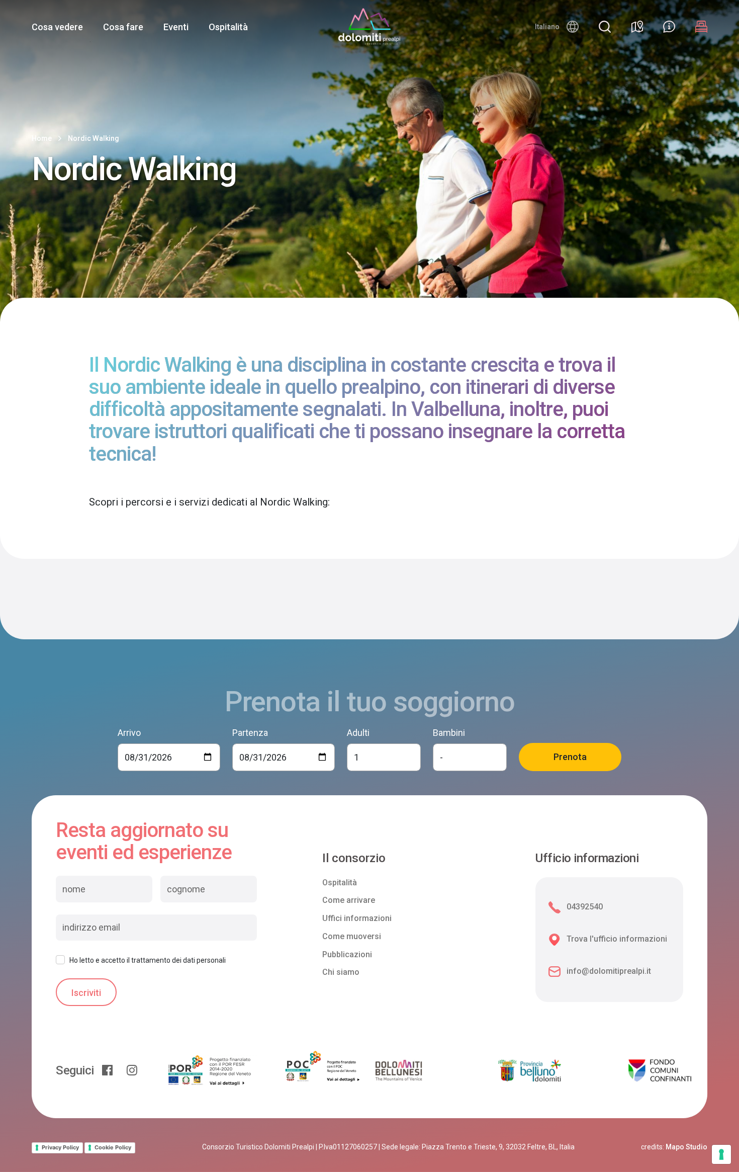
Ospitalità (228, 27)
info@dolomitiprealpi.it (609, 971)
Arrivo (129, 732)
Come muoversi (351, 936)
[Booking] (701, 27)
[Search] (605, 27)
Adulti (358, 732)
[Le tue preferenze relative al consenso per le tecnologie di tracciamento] (721, 1154)
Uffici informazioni (357, 918)
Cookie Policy (113, 1147)
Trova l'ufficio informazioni (617, 939)
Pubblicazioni (347, 954)
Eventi (176, 27)
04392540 (585, 906)
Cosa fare (123, 27)
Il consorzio (354, 858)
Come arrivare (348, 900)
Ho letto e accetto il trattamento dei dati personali (147, 960)
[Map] (637, 27)
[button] (557, 27)
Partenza (250, 732)
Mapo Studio (686, 1147)
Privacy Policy (60, 1147)
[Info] (669, 27)
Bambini (449, 732)
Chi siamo (340, 972)
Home (42, 138)
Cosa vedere (57, 27)
